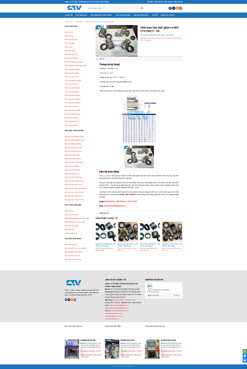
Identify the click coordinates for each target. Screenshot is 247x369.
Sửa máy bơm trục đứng (73, 259)
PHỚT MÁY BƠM (169, 38)
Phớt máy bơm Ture (71, 118)
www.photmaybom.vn (112, 319)
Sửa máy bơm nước (141, 15)
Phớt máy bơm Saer (71, 106)
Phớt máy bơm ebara (72, 73)
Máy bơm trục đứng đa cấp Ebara (76, 188)
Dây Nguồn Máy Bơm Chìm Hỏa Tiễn (77, 218)
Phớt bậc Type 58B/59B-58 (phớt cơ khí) (104, 249)
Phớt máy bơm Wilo (71, 125)
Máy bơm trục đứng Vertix (73, 196)
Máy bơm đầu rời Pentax (73, 151)
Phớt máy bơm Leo (71, 84)
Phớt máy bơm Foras (72, 77)
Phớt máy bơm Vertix (72, 121)
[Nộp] (142, 8)
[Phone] (245, 351)
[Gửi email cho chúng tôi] (173, 8)
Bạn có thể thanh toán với (73, 326)
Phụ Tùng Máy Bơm (123, 15)
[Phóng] (98, 54)
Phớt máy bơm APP (71, 54)
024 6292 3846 (118, 300)
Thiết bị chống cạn (71, 233)
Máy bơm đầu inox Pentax (73, 148)
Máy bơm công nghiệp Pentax (75, 140)
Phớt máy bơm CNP (71, 58)
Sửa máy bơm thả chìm (72, 256)
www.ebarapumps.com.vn (113, 316)
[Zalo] (245, 356)
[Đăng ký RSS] (177, 8)
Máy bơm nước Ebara (72, 166)
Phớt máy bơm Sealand (72, 110)
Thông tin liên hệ (167, 15)
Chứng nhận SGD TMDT (113, 326)
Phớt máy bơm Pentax (72, 103)
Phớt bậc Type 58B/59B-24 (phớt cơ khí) (148, 249)
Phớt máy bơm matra (72, 92)
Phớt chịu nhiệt (70, 43)
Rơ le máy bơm (70, 229)
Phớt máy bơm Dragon (72, 69)
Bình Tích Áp (69, 211)
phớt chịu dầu (69, 36)
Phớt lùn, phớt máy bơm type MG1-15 (171, 249)
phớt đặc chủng (70, 51)
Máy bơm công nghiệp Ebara (74, 136)
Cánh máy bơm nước (71, 215)
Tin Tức (155, 15)
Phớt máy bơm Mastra (72, 88)
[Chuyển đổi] (97, 59)
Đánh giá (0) (104, 213)
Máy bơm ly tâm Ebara (72, 155)
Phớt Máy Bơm (160, 38)
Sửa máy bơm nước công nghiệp (75, 248)
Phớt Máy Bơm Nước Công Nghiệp (100, 22)
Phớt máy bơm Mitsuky (72, 95)
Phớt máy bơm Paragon (73, 99)
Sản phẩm (79, 22)
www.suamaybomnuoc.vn (113, 313)
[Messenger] (245, 360)
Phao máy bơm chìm (71, 226)
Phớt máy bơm (81, 15)
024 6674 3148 (130, 300)
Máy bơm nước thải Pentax (74, 181)
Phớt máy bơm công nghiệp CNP (76, 66)
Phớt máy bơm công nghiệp (74, 62)
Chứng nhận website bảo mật (155, 326)
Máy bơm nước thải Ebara (73, 177)
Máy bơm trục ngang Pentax (74, 200)
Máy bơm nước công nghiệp (101, 15)
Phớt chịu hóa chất (71, 39)
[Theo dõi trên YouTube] (180, 8)
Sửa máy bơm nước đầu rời (74, 252)
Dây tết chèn (69, 32)
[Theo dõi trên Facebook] (170, 8)
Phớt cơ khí (68, 47)
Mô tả (101, 59)
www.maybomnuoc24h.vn (119, 311)
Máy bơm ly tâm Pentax (73, 159)
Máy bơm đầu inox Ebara (73, 144)
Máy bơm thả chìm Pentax (73, 185)
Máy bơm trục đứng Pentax (74, 192)
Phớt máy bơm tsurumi (72, 114)
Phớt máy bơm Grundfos (73, 80)
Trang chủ (69, 15)
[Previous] (95, 238)
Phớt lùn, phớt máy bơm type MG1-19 (127, 249)
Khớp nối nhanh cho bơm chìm (75, 222)
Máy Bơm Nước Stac (72, 174)
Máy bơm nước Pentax (72, 170)
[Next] (182, 238)
